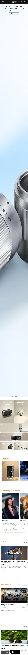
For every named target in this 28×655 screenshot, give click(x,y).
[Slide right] (17, 574)
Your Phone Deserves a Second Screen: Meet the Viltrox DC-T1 (13, 562)
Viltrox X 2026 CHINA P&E (7, 604)
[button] (2, 2)
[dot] (11, 396)
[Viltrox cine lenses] (7, 411)
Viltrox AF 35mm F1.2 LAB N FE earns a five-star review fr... (12, 646)
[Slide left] (11, 574)
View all (25, 542)
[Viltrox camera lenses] (21, 411)
